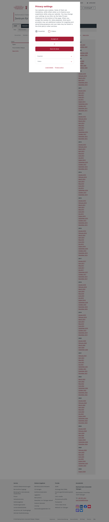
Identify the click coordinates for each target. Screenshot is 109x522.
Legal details (49, 67)
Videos (53, 31)
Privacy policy (59, 67)
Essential (41, 31)
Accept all (54, 39)
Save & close (54, 49)
